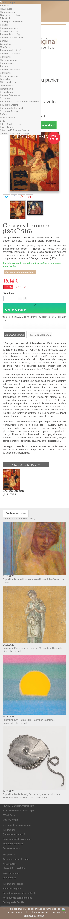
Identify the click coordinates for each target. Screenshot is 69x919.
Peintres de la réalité (10, 50)
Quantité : (8, 293)
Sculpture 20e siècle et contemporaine (19, 101)
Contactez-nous (11, 848)
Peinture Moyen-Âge (10, 34)
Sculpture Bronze (9, 111)
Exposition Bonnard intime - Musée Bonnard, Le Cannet (31, 579)
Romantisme (6, 89)
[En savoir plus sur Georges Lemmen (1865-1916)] (11, 479)
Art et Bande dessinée (11, 124)
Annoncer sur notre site (15, 859)
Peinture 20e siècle (10, 95)
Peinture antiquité (9, 28)
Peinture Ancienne (9, 31)
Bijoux (3, 121)
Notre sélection (7, 12)
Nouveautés (6, 8)
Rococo (4, 66)
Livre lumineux (11, 873)
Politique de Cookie (13, 902)
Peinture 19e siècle (10, 69)
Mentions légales (12, 888)
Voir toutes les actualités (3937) (19, 518)
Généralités (6, 44)
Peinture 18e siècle (10, 53)
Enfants (4, 114)
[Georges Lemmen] (17, 210)
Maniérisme (6, 47)
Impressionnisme (9, 76)
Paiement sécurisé (13, 843)
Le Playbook (9, 877)
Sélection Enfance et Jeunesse (16, 130)
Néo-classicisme (8, 60)
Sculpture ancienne (10, 105)
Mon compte (9, 2)
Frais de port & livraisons (16, 839)
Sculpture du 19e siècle (12, 108)
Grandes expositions (10, 15)
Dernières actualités (15, 513)
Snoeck (49, 237)
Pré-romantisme (8, 63)
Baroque (4, 40)
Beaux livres (6, 127)
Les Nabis (5, 79)
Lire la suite (16, 651)
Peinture (4, 24)
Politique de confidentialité (17, 897)
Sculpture (5, 98)
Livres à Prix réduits (14, 868)
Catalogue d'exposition (11, 21)
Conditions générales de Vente (19, 893)
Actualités (5, 5)
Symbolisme (6, 92)
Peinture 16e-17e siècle (12, 37)
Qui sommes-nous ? (14, 834)
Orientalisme (6, 85)
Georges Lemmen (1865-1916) (18, 237)
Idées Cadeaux (7, 117)
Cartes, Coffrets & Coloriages (15, 133)
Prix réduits (6, 18)
